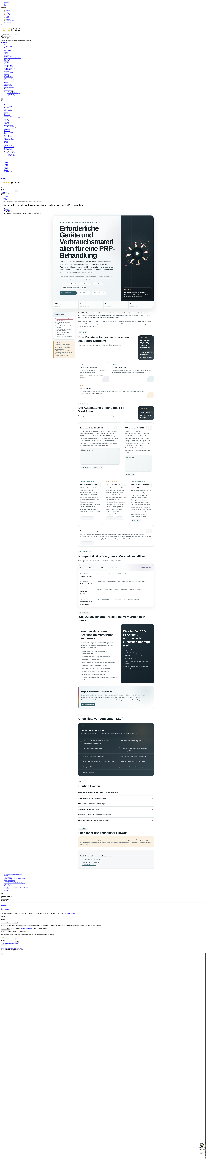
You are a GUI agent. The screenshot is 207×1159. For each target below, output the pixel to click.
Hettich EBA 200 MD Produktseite (90, 862)
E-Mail (2, 937)
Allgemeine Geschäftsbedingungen (13, 874)
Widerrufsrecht (7, 877)
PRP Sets (6, 47)
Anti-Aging (7, 88)
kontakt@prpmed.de (6, 909)
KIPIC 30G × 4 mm (136, 520)
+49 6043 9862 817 (6, 905)
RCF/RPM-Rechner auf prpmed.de (91, 859)
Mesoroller (6, 75)
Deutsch (7, 10)
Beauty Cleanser (8, 78)
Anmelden (4, 178)
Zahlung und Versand (9, 880)
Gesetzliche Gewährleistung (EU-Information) (15, 887)
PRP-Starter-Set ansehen (99, 293)
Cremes (6, 81)
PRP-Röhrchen (8, 46)
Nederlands (8, 22)
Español (7, 14)
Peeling (6, 82)
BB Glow (6, 74)
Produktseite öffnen (85, 467)
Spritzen (6, 53)
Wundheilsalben (8, 85)
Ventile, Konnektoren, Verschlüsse (12, 58)
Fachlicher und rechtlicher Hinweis (65, 336)
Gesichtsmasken (8, 84)
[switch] (201, 1153)
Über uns (6, 888)
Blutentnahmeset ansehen (87, 518)
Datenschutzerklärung (9, 881)
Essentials (6, 63)
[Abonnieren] (17, 923)
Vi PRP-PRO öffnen (130, 474)
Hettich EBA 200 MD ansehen (68, 293)
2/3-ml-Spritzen (110, 518)
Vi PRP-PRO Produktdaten (89, 864)
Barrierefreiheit (8, 885)
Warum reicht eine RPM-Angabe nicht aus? (92, 798)
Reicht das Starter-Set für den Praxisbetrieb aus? (94, 820)
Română (7, 19)
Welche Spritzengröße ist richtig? (89, 809)
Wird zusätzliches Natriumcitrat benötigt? (91, 804)
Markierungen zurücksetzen (88, 772)
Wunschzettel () (6, 24)
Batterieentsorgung (9, 884)
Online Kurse (10, 94)
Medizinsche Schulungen (13, 93)
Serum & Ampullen (9, 72)
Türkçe (7, 17)
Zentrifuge (6, 62)
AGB (14, 928)
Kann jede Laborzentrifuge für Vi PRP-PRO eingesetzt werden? (98, 792)
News (6, 209)
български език (9, 20)
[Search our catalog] (17, 191)
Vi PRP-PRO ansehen (84, 293)
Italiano (7, 16)
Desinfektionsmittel (9, 87)
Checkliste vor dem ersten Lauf (64, 332)
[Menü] (204, 1143)
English (7, 12)
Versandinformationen (69, 913)
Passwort (3, 940)
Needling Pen (7, 69)
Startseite (6, 2)
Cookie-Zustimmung (205, 1150)
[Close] (2, 100)
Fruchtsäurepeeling (9, 79)
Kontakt (6, 3)
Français (7, 13)
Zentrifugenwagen (8, 65)
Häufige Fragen (60, 334)
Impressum (6, 875)
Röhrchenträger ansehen (87, 543)
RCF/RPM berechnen (97, 467)
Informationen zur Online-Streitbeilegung (14, 883)
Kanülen (6, 52)
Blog (5, 5)
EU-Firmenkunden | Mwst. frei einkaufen (14, 878)
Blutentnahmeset (8, 56)
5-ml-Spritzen (119, 518)
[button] (9, 91)
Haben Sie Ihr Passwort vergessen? (10, 943)
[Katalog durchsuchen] (17, 34)
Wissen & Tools (11, 96)
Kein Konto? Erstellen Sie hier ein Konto (11, 948)
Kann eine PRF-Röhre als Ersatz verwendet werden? (95, 815)
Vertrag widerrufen (5, 930)
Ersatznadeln (7, 55)
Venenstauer (7, 59)
